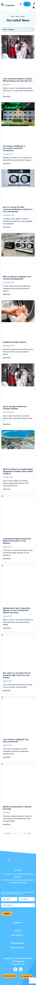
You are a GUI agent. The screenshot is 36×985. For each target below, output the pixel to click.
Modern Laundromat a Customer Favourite (17, 808)
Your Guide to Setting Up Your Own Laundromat (16, 740)
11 (25, 833)
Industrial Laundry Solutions (14, 342)
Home (13, 16)
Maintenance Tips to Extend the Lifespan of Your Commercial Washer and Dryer (16, 610)
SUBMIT (7, 913)
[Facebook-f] (15, 969)
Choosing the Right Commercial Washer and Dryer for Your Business (17, 541)
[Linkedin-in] (21, 969)
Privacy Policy (9, 958)
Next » (29, 833)
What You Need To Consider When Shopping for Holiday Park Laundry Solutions (18, 471)
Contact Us (28, 958)
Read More (7, 96)
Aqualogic (20, 961)
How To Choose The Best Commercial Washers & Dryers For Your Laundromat (18, 209)
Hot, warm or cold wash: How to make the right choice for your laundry (16, 675)
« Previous (7, 833)
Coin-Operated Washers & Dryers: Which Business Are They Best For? (17, 80)
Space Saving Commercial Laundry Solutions (14, 407)
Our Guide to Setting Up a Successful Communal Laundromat (14, 148)
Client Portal (19, 958)
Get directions (22, 882)
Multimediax (20, 964)
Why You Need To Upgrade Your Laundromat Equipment (17, 277)
